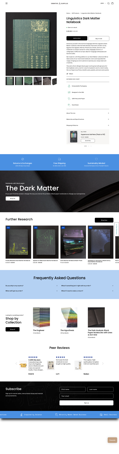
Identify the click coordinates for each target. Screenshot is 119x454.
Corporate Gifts (38, 428)
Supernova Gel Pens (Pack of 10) (93, 134)
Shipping (59, 425)
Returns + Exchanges (63, 428)
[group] (59, 245)
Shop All (12, 198)
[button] (108, 3)
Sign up (86, 403)
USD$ (102, 3)
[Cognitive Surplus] (59, 3)
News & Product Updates (41, 436)
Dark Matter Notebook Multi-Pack (71, 260)
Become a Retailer (39, 431)
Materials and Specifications (75, 119)
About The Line (70, 113)
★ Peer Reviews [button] (117, 229)
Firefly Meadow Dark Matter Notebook (18, 260)
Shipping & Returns (72, 125)
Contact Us (59, 433)
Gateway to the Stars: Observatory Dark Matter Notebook (99, 261)
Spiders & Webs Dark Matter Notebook (45, 260)
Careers (36, 433)
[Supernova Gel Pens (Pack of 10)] (74, 137)
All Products (75, 13)
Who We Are (37, 425)
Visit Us (58, 436)
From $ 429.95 (64, 262)
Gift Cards (59, 431)
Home (68, 13)
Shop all (12, 329)
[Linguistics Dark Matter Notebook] (10, 81)
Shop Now (104, 220)
